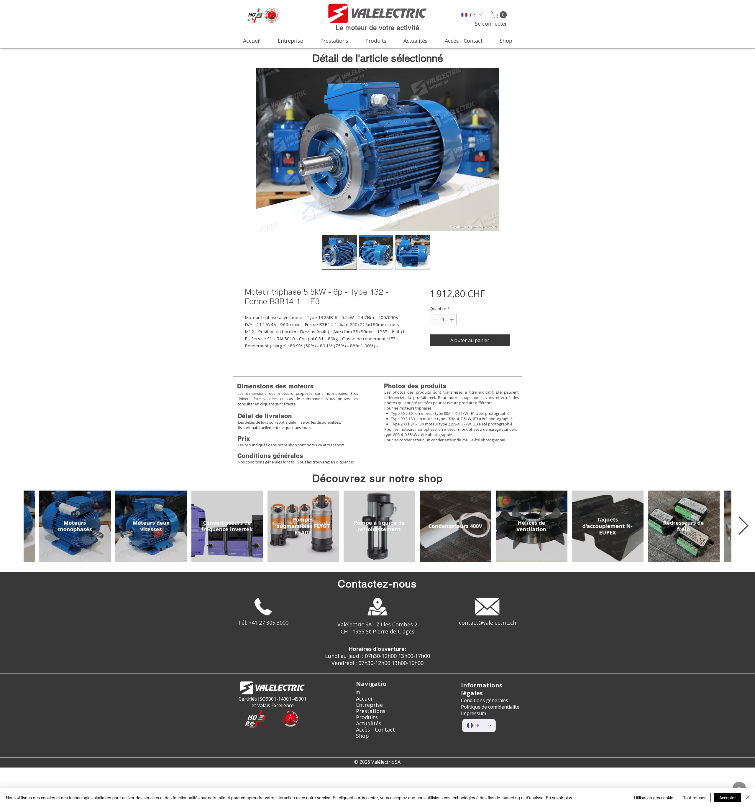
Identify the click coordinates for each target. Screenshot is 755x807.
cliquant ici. (345, 462)
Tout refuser (694, 798)
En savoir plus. (559, 798)
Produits (367, 717)
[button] (499, 14)
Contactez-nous (377, 584)
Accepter (727, 798)
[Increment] (452, 319)
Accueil (365, 699)
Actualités (368, 723)
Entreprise (369, 705)
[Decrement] (434, 319)
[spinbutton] (443, 319)
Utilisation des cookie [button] (653, 798)
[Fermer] (747, 797)
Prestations (370, 711)
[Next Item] (743, 526)
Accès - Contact (375, 730)
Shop (362, 736)
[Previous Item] (12, 526)
